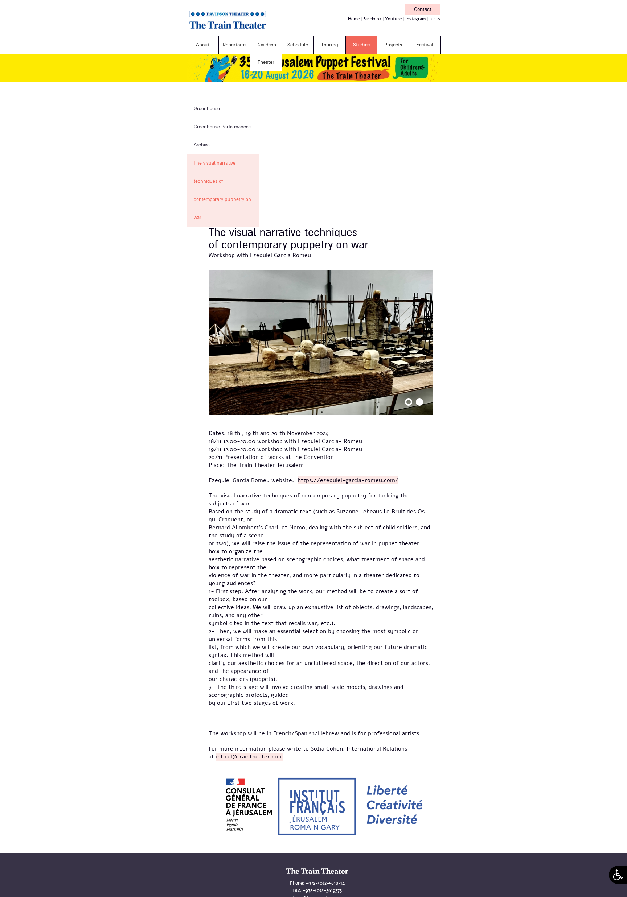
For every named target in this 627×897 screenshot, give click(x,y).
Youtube (393, 19)
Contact (422, 9)
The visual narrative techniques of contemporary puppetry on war (222, 190)
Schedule (297, 45)
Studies (361, 45)
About (202, 45)
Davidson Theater (266, 53)
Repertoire (234, 45)
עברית (434, 19)
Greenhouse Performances (222, 127)
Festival (424, 45)
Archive (202, 145)
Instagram (415, 19)
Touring (329, 45)
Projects (393, 45)
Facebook (372, 19)
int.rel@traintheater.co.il (249, 757)
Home (354, 19)
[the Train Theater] (237, 30)
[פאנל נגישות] (618, 875)
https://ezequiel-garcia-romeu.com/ (348, 480)
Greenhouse (207, 109)
